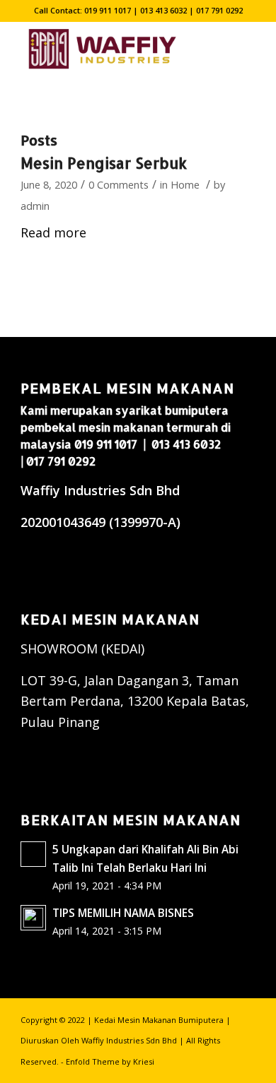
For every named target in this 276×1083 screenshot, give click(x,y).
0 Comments (118, 184)
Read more (53, 232)
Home (185, 184)
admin (35, 206)
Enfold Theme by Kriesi (110, 1061)
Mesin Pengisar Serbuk (104, 162)
